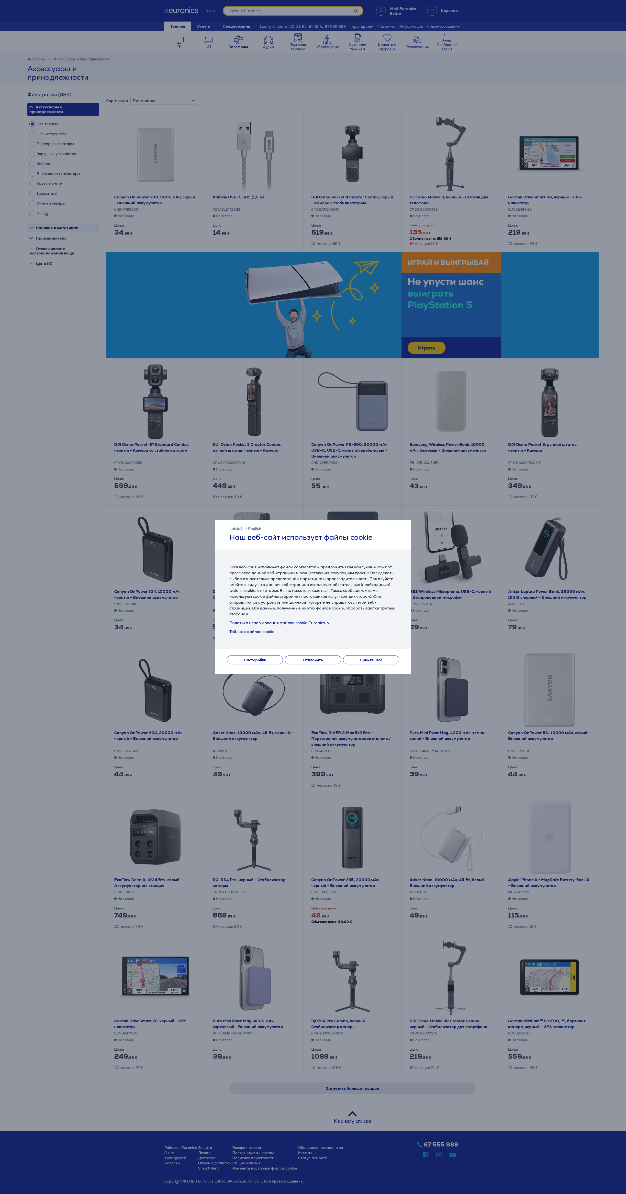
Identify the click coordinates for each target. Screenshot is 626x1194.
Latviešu (237, 528)
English (254, 528)
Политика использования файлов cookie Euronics (277, 622)
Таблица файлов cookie (251, 631)
